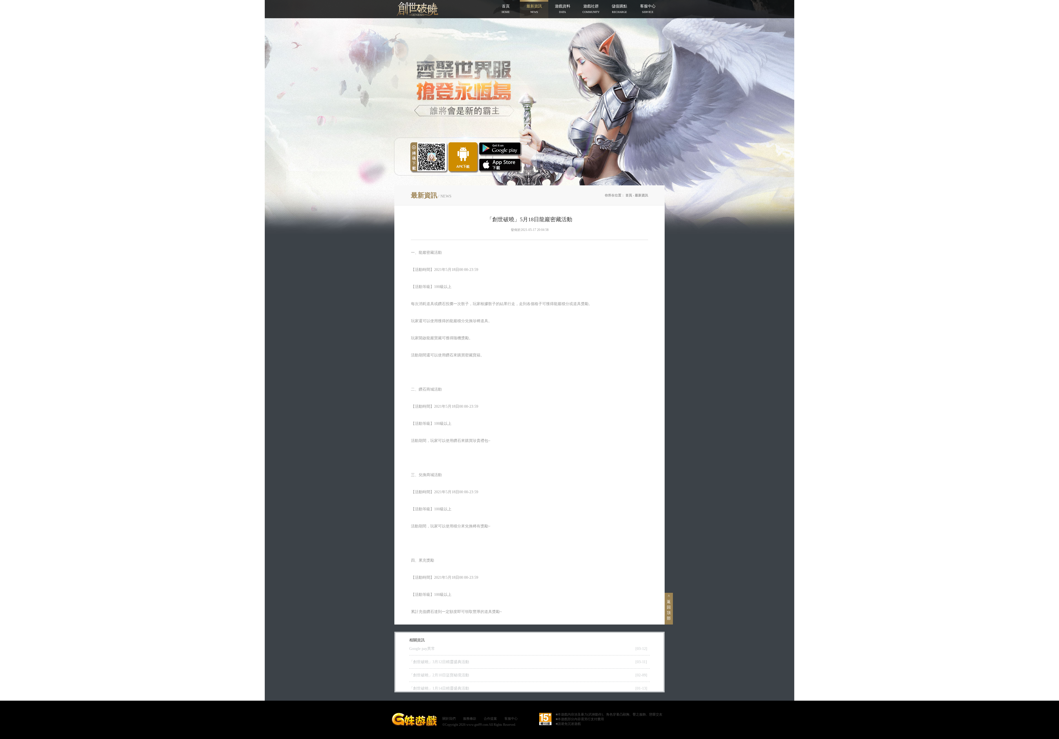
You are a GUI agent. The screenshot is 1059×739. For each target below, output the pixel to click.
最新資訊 (641, 195)
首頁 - (630, 195)
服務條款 (469, 719)
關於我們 (449, 719)
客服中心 (511, 719)
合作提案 (490, 719)
